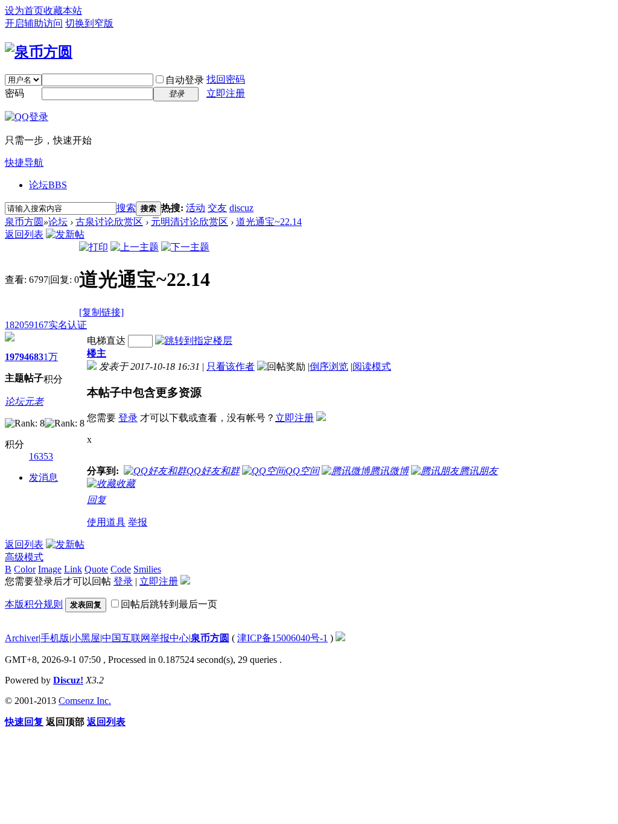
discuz (241, 208)
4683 (33, 357)
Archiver (22, 638)
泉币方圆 (24, 222)
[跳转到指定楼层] (193, 340)
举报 (137, 522)
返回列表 (24, 234)
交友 (217, 208)
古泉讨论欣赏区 (109, 222)
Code (120, 569)
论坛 (48, 185)
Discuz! (68, 680)
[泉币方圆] (38, 52)
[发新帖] (65, 234)
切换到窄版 (89, 23)
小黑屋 (85, 638)
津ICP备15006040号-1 (282, 638)
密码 (14, 93)
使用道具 (106, 522)
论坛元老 (24, 401)
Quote (96, 569)
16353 (41, 456)
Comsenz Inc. (85, 701)
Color (25, 569)
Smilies (147, 569)
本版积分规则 (34, 604)
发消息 (43, 477)
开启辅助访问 (34, 23)
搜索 (126, 208)
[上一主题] (134, 247)
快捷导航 (24, 162)
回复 (96, 500)
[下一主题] (185, 247)
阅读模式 (371, 366)
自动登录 (184, 80)
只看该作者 (230, 366)
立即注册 (225, 93)
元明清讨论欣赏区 (189, 222)
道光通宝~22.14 (269, 222)
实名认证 (67, 325)
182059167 (26, 325)
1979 (14, 357)
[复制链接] (101, 312)
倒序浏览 (329, 366)
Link (73, 569)
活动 (195, 208)
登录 (128, 418)
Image (50, 569)
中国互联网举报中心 (145, 638)
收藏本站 (62, 10)
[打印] (93, 247)
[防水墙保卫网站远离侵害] (340, 638)
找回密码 (225, 79)
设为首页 (24, 10)
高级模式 (24, 557)
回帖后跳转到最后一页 (169, 604)
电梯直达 (106, 340)
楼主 (96, 353)
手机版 (54, 638)
